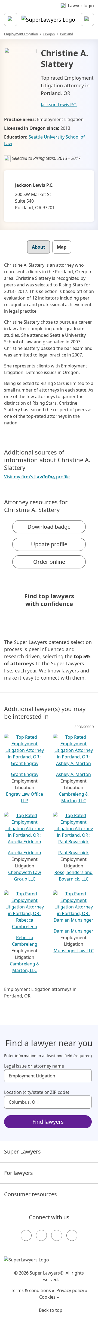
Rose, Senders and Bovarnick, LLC (73, 875)
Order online (49, 561)
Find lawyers (48, 1121)
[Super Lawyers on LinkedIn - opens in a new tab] (71, 1235)
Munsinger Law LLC (74, 951)
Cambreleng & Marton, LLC (73, 797)
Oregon (49, 34)
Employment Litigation (21, 34)
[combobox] (48, 1075)
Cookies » (49, 1297)
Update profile (49, 544)
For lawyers (18, 1173)
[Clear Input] (85, 1075)
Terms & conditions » (32, 1290)
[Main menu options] (10, 19)
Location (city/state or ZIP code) (36, 1092)
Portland (66, 34)
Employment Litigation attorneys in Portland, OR (40, 992)
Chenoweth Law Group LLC (24, 875)
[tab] (38, 247)
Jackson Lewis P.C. (59, 105)
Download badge (49, 526)
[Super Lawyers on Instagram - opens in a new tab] (41, 1235)
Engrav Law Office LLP (24, 797)
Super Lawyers (22, 1151)
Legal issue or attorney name (34, 1066)
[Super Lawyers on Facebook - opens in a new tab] (26, 1235)
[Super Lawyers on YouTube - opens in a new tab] (56, 1235)
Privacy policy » (71, 1290)
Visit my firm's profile (37, 477)
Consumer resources (30, 1194)
